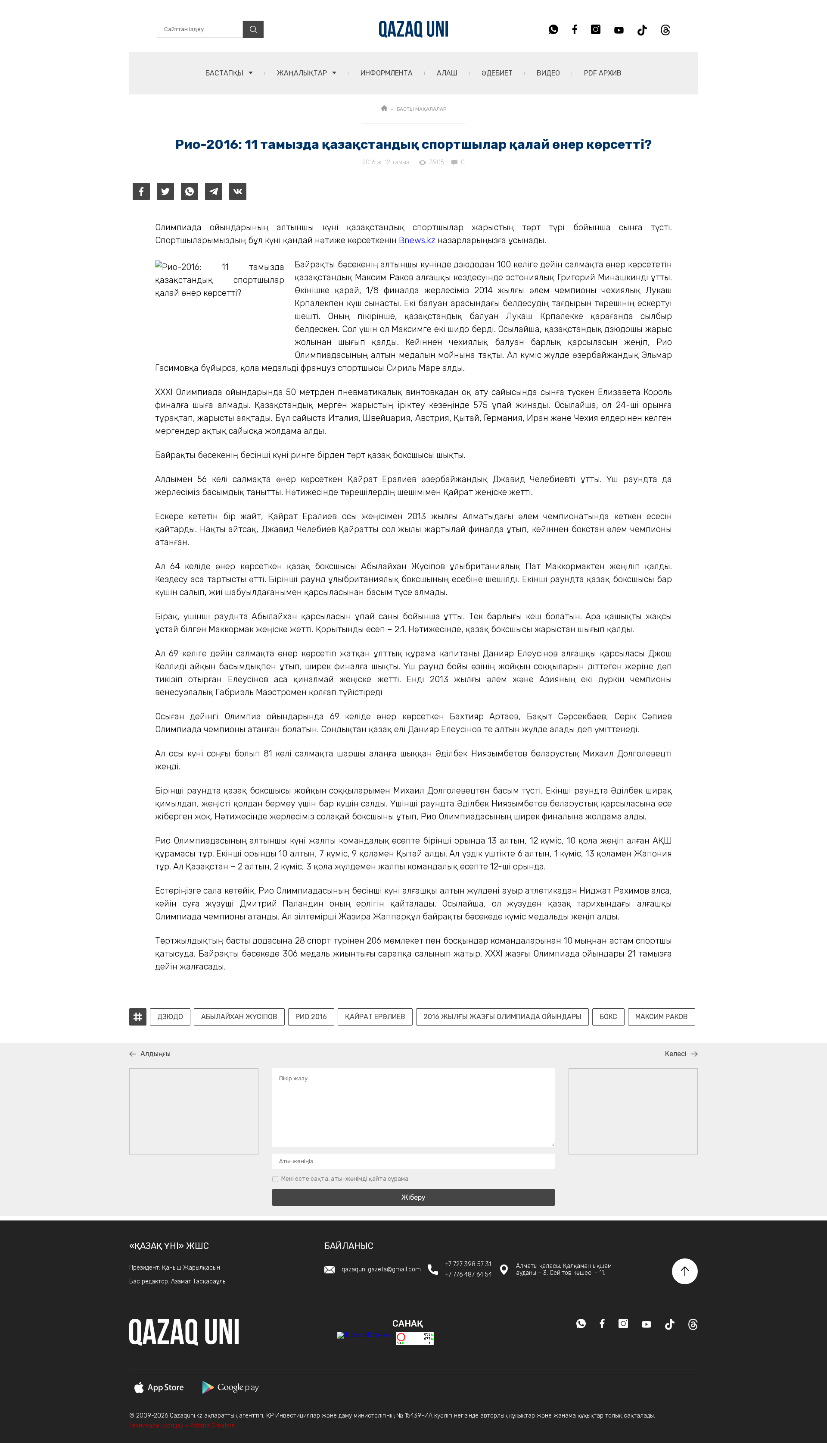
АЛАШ (447, 73)
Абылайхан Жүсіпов (239, 1017)
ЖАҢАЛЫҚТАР (303, 73)
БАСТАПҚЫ (225, 73)
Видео (548, 73)
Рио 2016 (311, 1017)
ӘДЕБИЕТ (497, 73)
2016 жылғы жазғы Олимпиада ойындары (502, 1017)
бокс (608, 1017)
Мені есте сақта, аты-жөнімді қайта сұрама (344, 1179)
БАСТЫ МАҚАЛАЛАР (421, 109)
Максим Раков (661, 1017)
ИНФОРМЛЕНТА (387, 73)
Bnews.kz (417, 240)
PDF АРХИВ (603, 73)
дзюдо (170, 1017)
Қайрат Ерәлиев (375, 1017)
